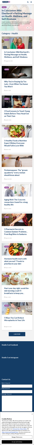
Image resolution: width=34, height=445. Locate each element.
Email (6, 388)
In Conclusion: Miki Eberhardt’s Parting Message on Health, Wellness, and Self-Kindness (17, 14)
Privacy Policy (23, 429)
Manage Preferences (17, 437)
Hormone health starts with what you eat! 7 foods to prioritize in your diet (15, 261)
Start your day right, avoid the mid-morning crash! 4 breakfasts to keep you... (16, 290)
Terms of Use (16, 429)
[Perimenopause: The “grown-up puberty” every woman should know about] (17, 160)
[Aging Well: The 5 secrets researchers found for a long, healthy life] (17, 190)
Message (7, 394)
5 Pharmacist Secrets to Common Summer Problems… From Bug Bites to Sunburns (16, 231)
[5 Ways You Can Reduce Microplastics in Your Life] (17, 308)
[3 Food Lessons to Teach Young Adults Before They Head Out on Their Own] (17, 101)
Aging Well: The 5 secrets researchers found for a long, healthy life (16, 202)
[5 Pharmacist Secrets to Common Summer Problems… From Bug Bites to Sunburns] (17, 220)
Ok (32, 414)
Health (4, 7)
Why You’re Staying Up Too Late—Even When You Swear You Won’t (16, 84)
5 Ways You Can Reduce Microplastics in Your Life (14, 319)
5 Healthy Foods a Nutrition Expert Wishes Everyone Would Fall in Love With (15, 143)
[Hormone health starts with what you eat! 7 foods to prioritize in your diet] (17, 249)
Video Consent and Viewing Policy (10, 432)
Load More (17, 334)
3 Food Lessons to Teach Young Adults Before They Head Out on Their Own (17, 113)
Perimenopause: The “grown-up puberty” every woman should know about (16, 172)
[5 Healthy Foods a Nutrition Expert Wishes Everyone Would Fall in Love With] (17, 131)
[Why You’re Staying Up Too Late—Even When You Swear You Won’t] (17, 72)
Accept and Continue (17, 442)
